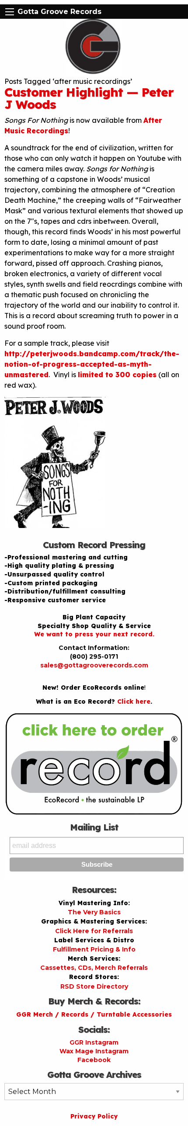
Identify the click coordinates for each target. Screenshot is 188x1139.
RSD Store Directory (94, 986)
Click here (133, 701)
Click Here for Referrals (94, 931)
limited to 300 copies (117, 374)
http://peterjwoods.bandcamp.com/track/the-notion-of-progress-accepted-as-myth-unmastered (91, 364)
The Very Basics (94, 912)
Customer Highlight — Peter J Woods (89, 98)
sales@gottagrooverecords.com (94, 665)
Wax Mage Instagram (94, 1051)
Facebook (94, 1060)
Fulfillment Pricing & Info (94, 949)
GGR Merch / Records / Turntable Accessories (94, 1014)
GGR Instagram (94, 1042)
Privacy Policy (94, 1116)
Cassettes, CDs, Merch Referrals (94, 968)
